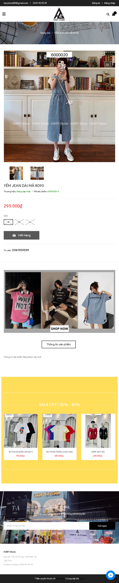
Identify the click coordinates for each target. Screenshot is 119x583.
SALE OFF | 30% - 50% (59, 404)
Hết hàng (24, 235)
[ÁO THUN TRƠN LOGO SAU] (59, 431)
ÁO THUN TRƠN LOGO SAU (59, 452)
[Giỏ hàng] (114, 14)
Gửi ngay (102, 525)
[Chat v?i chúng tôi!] (110, 575)
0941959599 (20, 250)
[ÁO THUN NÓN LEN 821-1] (21, 431)
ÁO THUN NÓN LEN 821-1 (21, 452)
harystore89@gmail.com (16, 3)
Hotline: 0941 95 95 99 (22, 564)
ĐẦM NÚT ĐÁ (98, 452)
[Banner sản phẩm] (59, 301)
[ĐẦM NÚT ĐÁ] (98, 431)
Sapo (81, 578)
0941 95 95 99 (40, 3)
